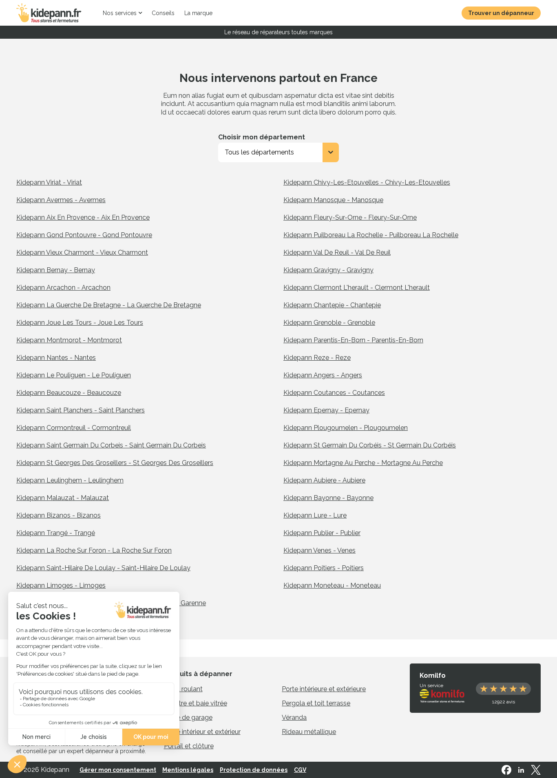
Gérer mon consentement (118, 770)
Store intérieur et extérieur (202, 732)
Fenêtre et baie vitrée (195, 703)
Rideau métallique (309, 732)
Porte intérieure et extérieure (324, 689)
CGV (300, 770)
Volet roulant (183, 689)
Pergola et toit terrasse (316, 703)
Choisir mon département (261, 137)
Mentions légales (187, 770)
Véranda (294, 717)
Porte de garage (188, 717)
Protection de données (253, 770)
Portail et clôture (189, 746)
